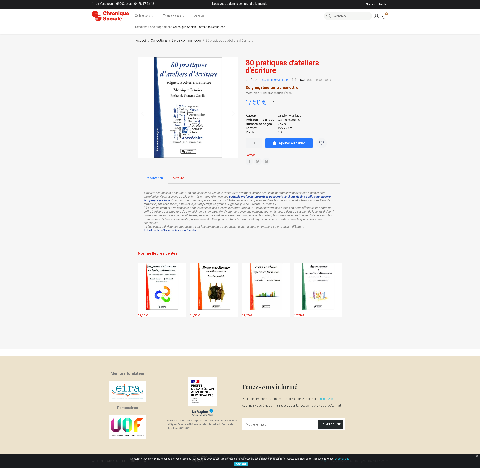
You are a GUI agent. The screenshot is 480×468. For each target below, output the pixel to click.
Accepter (241, 464)
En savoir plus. (342, 458)
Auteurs (199, 15)
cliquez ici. (327, 399)
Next (336, 305)
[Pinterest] (266, 161)
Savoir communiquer (275, 80)
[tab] (154, 178)
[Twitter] (258, 161)
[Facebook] (249, 161)
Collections (142, 15)
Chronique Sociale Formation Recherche (199, 27)
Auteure (178, 178)
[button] (142, 113)
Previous (143, 305)
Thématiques (172, 15)
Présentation (154, 178)
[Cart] (384, 16)
